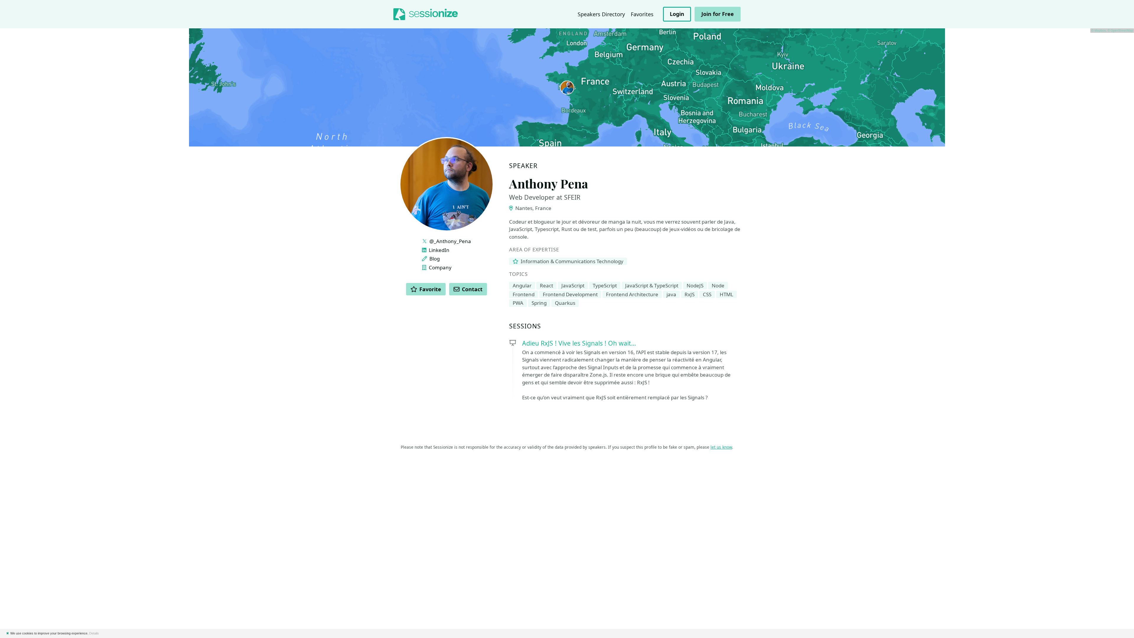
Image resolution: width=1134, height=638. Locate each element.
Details (94, 633)
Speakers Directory (601, 14)
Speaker (523, 166)
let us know (721, 447)
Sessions (525, 326)
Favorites (642, 14)
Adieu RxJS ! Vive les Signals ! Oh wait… (579, 343)
